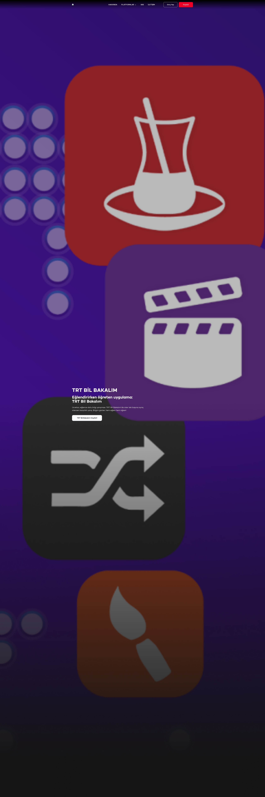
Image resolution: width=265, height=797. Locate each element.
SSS (142, 5)
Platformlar (127, 5)
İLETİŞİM (151, 5)
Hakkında (112, 5)
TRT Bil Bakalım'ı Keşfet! (87, 418)
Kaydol (186, 5)
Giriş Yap (170, 5)
